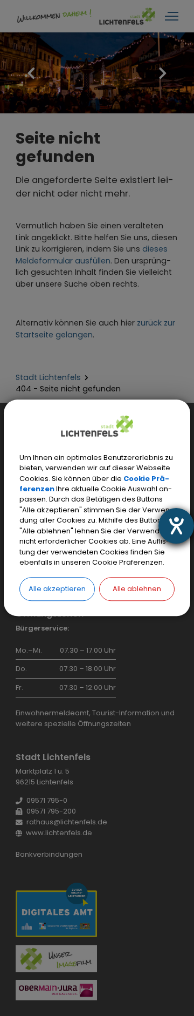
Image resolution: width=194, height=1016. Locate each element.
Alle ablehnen (137, 589)
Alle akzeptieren (57, 589)
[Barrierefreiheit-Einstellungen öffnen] (176, 526)
